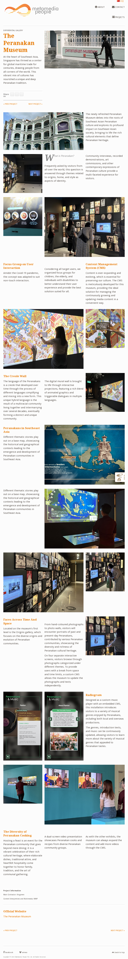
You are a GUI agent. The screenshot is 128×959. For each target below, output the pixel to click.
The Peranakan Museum (17, 916)
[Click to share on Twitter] (17, 94)
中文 (122, 1)
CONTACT (119, 7)
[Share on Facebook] (12, 94)
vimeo (24, 952)
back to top (119, 952)
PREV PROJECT (10, 104)
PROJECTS (120, 17)
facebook (9, 952)
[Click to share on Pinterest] (22, 94)
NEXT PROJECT (35, 104)
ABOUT (101, 7)
